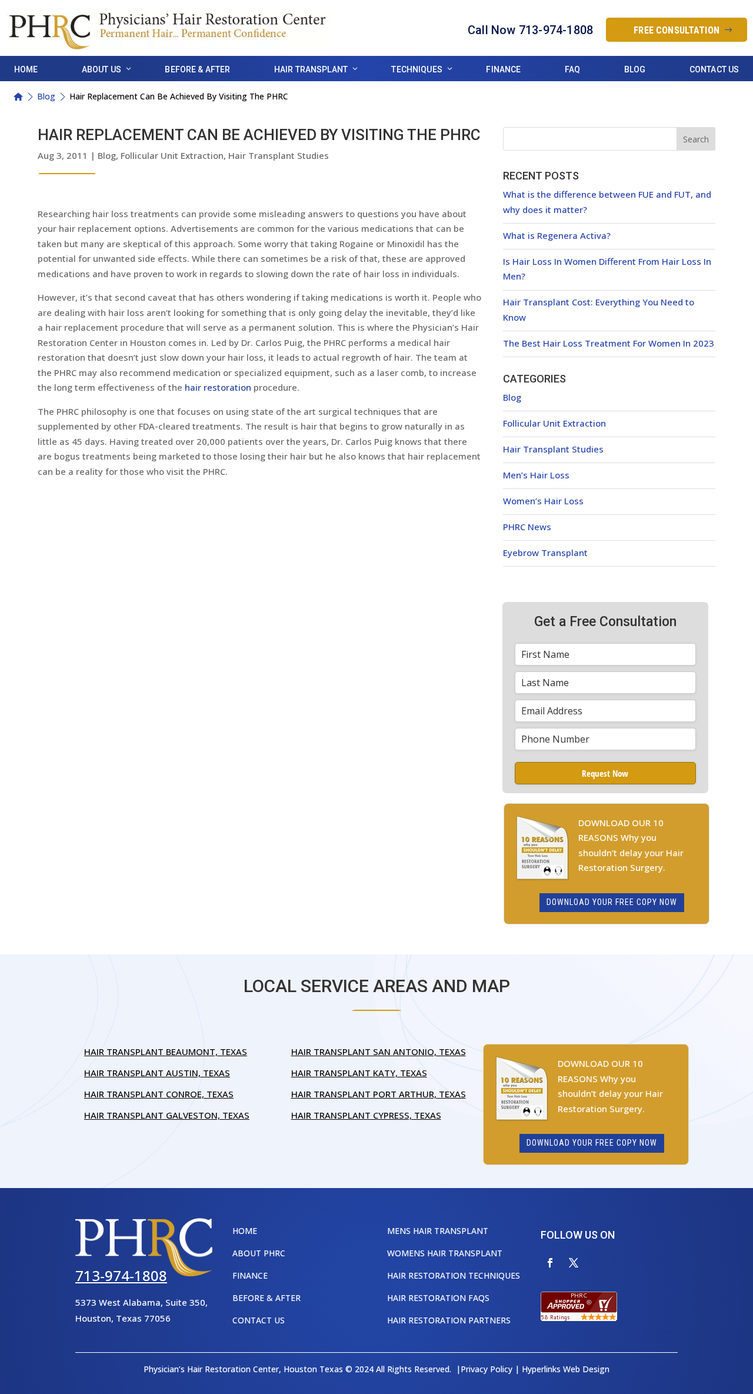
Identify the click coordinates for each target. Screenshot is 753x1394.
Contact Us (714, 69)
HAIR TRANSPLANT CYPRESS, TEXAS (366, 1115)
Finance (503, 69)
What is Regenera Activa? (557, 235)
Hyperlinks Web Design (565, 1369)
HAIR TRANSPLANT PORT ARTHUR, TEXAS (378, 1094)
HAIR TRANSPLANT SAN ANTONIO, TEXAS (378, 1051)
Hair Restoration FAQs (438, 1297)
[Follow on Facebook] (550, 1262)
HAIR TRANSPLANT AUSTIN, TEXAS (157, 1073)
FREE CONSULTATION (676, 30)
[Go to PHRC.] (18, 96)
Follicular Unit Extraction (172, 155)
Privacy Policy (486, 1369)
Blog (635, 69)
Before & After (197, 69)
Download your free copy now (612, 902)
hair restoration (218, 387)
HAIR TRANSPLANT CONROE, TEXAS (159, 1094)
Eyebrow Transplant (545, 552)
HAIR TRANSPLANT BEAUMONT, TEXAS (165, 1051)
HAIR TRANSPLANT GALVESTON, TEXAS (166, 1115)
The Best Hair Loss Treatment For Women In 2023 (608, 343)
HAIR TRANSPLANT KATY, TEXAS (359, 1073)
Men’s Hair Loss (536, 475)
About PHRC (258, 1253)
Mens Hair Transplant (437, 1230)
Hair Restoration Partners (449, 1320)
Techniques (416, 69)
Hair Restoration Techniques (453, 1275)
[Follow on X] (573, 1262)
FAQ (572, 69)
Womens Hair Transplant (444, 1253)
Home (26, 69)
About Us (101, 69)
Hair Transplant (311, 69)
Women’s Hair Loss (543, 501)
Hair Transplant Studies (278, 155)
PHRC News (527, 527)
